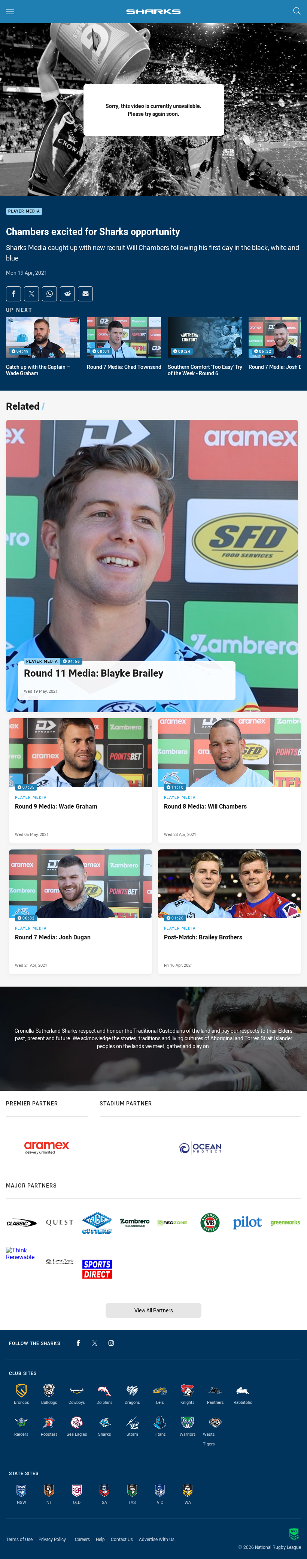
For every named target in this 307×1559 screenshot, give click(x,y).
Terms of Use (19, 1539)
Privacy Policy (52, 1539)
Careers (82, 1539)
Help (100, 1539)
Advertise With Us (156, 1539)
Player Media (24, 211)
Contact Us (122, 1539)
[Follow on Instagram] (111, 1343)
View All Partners (153, 1310)
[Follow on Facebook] (78, 1343)
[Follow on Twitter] (95, 1343)
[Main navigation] (10, 11)
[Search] (297, 11)
